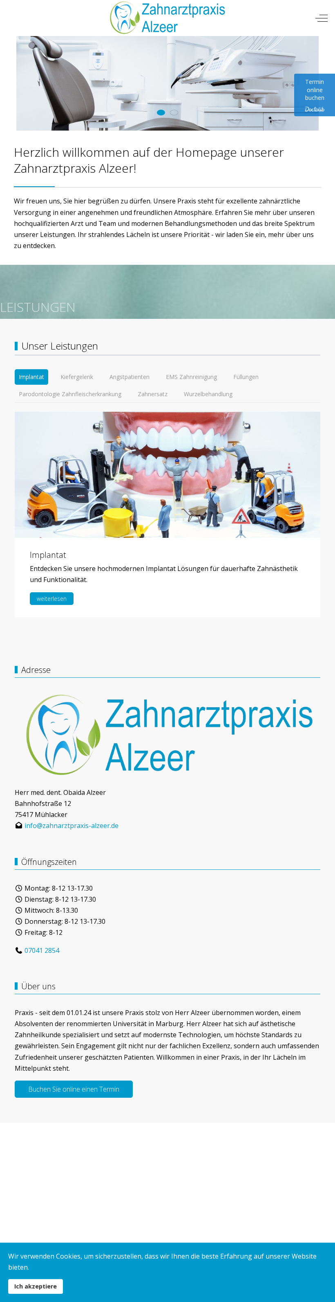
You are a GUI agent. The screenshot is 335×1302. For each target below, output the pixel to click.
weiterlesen (52, 598)
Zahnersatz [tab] (153, 394)
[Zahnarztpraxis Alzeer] (166, 18)
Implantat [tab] (31, 377)
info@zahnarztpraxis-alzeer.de (71, 825)
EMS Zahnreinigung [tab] (191, 377)
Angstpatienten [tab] (129, 377)
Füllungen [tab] (246, 377)
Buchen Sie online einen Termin (73, 1089)
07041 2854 (42, 950)
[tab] (161, 112)
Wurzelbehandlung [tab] (208, 394)
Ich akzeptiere (35, 1286)
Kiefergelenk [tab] (76, 377)
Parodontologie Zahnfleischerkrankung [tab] (70, 394)
